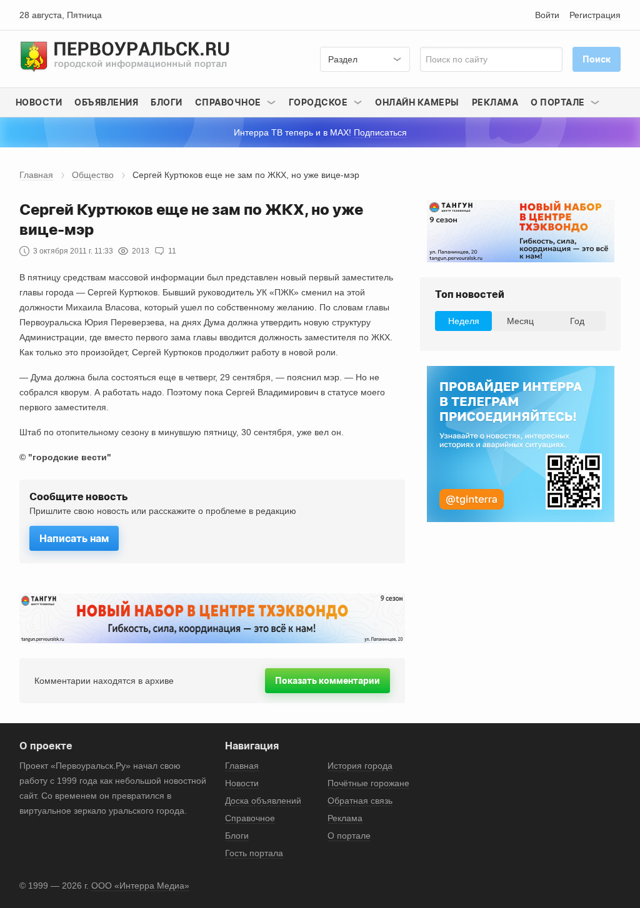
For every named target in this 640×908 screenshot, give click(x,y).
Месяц (520, 321)
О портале (349, 836)
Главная (36, 175)
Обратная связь (360, 801)
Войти (547, 15)
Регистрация (595, 15)
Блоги (166, 102)
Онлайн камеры (417, 102)
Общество (93, 175)
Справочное (250, 818)
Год (577, 321)
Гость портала (254, 853)
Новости (39, 102)
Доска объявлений (263, 801)
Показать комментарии (327, 680)
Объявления (106, 102)
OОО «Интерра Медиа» (140, 886)
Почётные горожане (368, 783)
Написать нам (74, 538)
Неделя (463, 321)
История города (360, 766)
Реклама (495, 102)
